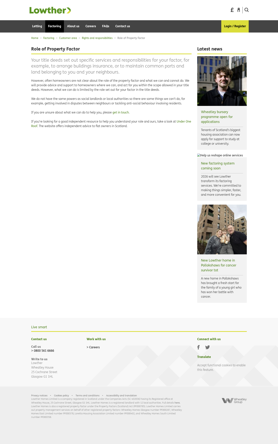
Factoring (48, 38)
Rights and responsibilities (97, 38)
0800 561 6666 (44, 350)
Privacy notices (39, 395)
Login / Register (235, 26)
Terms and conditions (87, 395)
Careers (94, 347)
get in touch (121, 112)
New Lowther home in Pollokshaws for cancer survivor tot (218, 265)
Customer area (68, 38)
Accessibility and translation (121, 395)
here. (177, 402)
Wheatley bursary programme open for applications (217, 117)
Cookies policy (61, 395)
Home (34, 38)
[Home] (50, 12)
